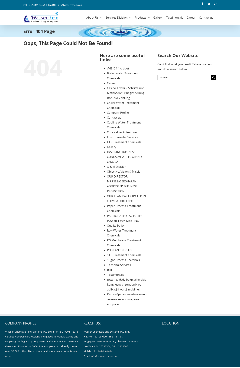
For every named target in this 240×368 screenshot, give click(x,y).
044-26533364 (102, 346)
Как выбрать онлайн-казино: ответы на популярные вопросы (127, 299)
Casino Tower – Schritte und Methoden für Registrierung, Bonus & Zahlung (126, 93)
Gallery (111, 147)
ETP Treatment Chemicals (124, 142)
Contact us (114, 117)
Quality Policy (116, 226)
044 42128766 (120, 346)
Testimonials (115, 275)
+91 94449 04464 (102, 351)
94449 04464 (38, 4)
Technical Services (119, 265)
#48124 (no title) (118, 68)
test (109, 270)
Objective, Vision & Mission (124, 171)
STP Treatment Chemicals (124, 255)
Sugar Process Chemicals (123, 260)
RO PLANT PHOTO (119, 250)
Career (111, 83)
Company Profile (118, 113)
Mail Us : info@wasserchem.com (65, 4)
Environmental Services (122, 137)
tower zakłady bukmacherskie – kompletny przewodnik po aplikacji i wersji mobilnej (127, 284)
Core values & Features (122, 132)
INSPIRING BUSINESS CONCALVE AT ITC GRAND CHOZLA (124, 157)
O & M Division (116, 167)
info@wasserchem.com (104, 356)
